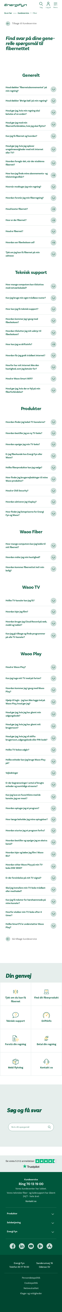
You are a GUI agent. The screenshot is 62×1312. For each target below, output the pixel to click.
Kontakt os (31, 1201)
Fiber (35, 13)
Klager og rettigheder (31, 1293)
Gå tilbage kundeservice (24, 939)
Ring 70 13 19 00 (31, 1184)
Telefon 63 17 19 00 (19, 1267)
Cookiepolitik (31, 1283)
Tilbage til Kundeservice (24, 23)
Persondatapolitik (31, 1278)
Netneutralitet (31, 1288)
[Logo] (14, 5)
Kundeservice (23, 13)
